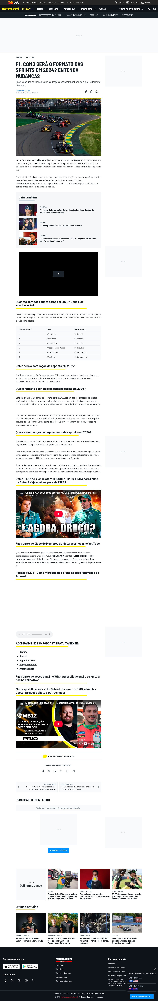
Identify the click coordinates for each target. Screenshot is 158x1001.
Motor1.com (60, 969)
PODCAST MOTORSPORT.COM (75, 15)
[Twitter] (49, 771)
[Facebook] (43, 771)
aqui (81, 676)
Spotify (23, 652)
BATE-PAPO (134, 3)
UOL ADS (79, 3)
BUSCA (121, 3)
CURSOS (61, 3)
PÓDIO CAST (94, 15)
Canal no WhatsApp (110, 15)
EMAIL (147, 3)
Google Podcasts (28, 664)
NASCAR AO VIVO (128, 15)
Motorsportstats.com (64, 981)
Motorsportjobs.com (63, 973)
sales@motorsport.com (117, 975)
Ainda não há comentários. (58, 808)
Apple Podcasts (27, 660)
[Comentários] (97, 91)
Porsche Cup (69, 9)
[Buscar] (149, 8)
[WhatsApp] (55, 771)
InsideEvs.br (60, 965)
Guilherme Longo (23, 90)
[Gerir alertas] (73, 771)
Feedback (112, 964)
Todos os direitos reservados (91, 997)
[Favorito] (91, 91)
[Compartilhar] (86, 91)
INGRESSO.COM (29, 3)
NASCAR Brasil (87, 9)
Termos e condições (61, 993)
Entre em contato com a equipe (120, 971)
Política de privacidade (95, 993)
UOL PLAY (70, 3)
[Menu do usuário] (154, 8)
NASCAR (102, 9)
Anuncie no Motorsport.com (118, 968)
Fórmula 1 (26, 9)
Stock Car (53, 9)
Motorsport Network (69, 997)
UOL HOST (42, 3)
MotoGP (40, 9)
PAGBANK (52, 3)
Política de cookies (78, 993)
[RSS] (33, 980)
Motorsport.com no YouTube (50, 15)
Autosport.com (61, 977)
